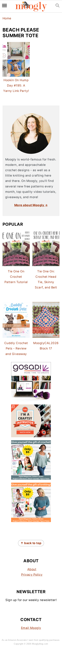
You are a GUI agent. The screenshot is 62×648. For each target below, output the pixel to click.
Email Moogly (31, 628)
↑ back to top (31, 543)
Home (7, 18)
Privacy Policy (32, 574)
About (31, 569)
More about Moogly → (31, 205)
